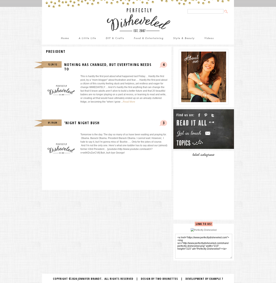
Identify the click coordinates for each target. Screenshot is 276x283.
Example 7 (216, 279)
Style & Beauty (184, 38)
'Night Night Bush (82, 122)
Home (65, 38)
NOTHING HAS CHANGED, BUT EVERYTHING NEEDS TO (108, 66)
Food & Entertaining (149, 38)
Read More (129, 101)
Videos (209, 38)
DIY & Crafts (115, 38)
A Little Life (87, 38)
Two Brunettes (166, 279)
